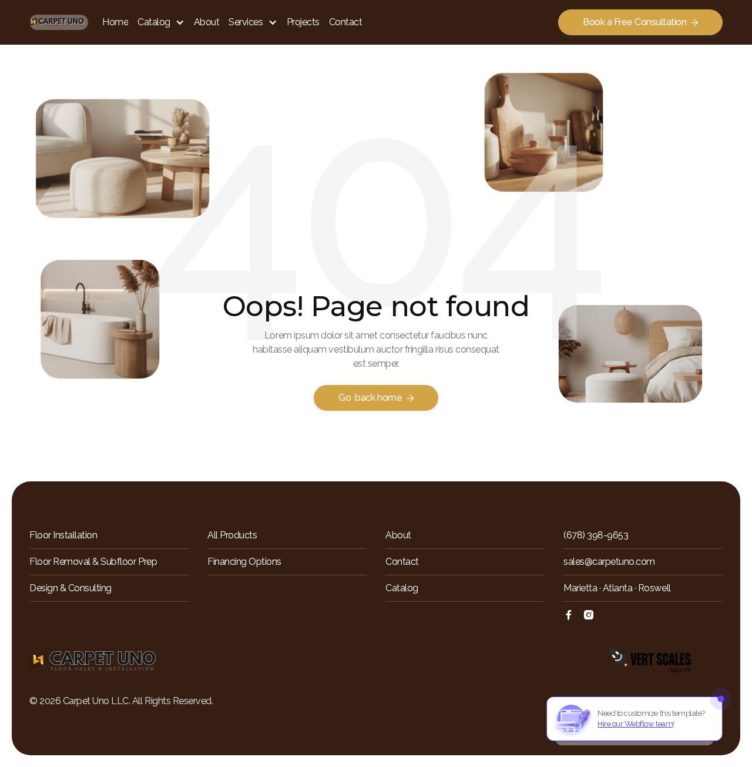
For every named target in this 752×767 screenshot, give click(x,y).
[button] (160, 22)
